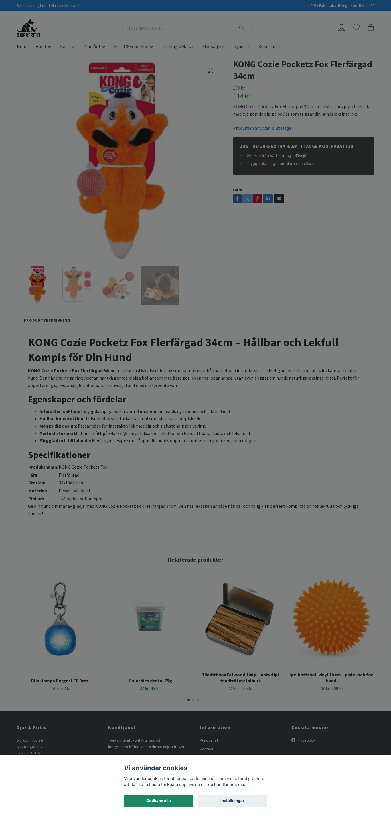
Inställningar (232, 800)
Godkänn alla (158, 800)
